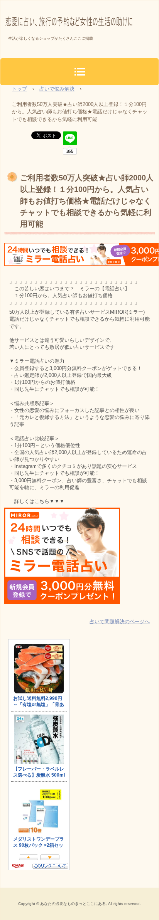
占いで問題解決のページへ (120, 621)
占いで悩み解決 (56, 89)
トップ (19, 89)
